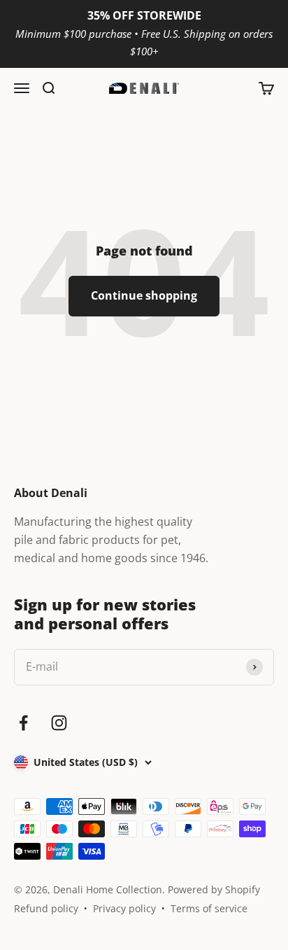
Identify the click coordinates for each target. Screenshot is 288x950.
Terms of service (209, 908)
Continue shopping (144, 295)
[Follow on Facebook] (23, 722)
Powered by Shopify (214, 889)
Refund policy (46, 908)
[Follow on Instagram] (59, 722)
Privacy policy (124, 908)
